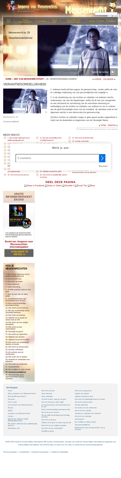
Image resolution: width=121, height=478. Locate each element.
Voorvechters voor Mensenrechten (73, 21)
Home (10, 390)
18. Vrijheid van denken (15, 337)
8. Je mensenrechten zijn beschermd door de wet (16, 300)
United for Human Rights (98, 6)
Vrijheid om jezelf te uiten (84, 396)
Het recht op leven (48, 390)
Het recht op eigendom (83, 390)
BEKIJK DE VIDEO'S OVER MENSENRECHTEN (18, 420)
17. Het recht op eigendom (16, 334)
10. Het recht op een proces (17, 308)
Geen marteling (47, 396)
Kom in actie (54, 21)
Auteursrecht (79, 419)
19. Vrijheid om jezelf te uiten (17, 340)
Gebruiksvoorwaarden (40, 452)
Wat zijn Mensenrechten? (25, 21)
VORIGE (97, 79)
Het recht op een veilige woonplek (53, 425)
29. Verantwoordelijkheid (16, 372)
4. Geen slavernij (12, 284)
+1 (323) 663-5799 (67, 3)
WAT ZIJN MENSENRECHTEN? (29, 79)
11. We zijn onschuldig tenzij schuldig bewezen (17, 311)
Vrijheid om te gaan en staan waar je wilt (56, 422)
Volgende (112, 125)
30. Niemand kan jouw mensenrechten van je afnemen (15, 376)
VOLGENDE (108, 79)
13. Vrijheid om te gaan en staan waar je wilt (16, 319)
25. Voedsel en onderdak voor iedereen (18, 360)
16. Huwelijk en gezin (14, 331)
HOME (9, 79)
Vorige (103, 125)
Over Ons (9, 21)
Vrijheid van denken (82, 393)
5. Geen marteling (13, 287)
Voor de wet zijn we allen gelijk (52, 402)
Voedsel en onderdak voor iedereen (88, 413)
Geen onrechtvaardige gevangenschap (55, 409)
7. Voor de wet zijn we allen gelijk (17, 295)
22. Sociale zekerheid (14, 349)
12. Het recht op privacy (15, 315)
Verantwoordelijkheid (82, 425)
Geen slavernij (46, 393)
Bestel (102, 21)
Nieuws (92, 21)
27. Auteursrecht (12, 367)
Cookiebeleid (24, 452)
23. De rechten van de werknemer (14, 353)
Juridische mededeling (59, 452)
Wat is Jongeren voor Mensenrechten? (22, 393)
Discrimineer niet (14, 428)
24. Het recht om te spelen (16, 357)
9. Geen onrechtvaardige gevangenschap (16, 304)
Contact (112, 21)
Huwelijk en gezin (47, 431)
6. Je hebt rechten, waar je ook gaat (18, 290)
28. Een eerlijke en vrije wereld (18, 369)
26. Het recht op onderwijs (16, 364)
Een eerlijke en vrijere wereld (85, 422)
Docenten (42, 21)
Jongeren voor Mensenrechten (19, 413)
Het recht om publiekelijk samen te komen (90, 399)
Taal (81, 3)
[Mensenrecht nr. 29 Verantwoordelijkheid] (25, 113)
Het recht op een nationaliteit (52, 428)
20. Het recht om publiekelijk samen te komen (17, 343)
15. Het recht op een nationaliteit (14, 328)
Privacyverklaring (10, 452)
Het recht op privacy (48, 420)
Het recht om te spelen (83, 410)
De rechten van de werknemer (86, 408)
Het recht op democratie (83, 402)
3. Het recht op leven (14, 281)
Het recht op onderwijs (83, 416)
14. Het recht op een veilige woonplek (17, 323)
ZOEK (91, 14)
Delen (51, 3)
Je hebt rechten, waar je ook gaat (53, 399)
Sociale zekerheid (81, 405)
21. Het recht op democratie (17, 347)
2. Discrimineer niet (13, 279)
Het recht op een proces (50, 412)
